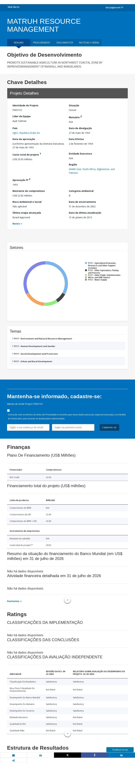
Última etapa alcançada (27, 212)
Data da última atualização (85, 212)
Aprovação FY (21, 179)
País (15, 128)
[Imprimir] (40, 755)
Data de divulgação (80, 128)
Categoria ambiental (81, 190)
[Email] (13, 755)
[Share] (94, 755)
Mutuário (75, 117)
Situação (74, 105)
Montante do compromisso (29, 190)
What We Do (13, 7)
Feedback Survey (120, 749)
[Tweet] (67, 755)
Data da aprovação (24, 139)
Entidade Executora (80, 153)
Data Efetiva (76, 139)
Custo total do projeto (27, 154)
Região (73, 164)
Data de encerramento (82, 201)
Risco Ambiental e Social (27, 201)
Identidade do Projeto (25, 105)
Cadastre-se (109, 427)
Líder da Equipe (22, 116)
